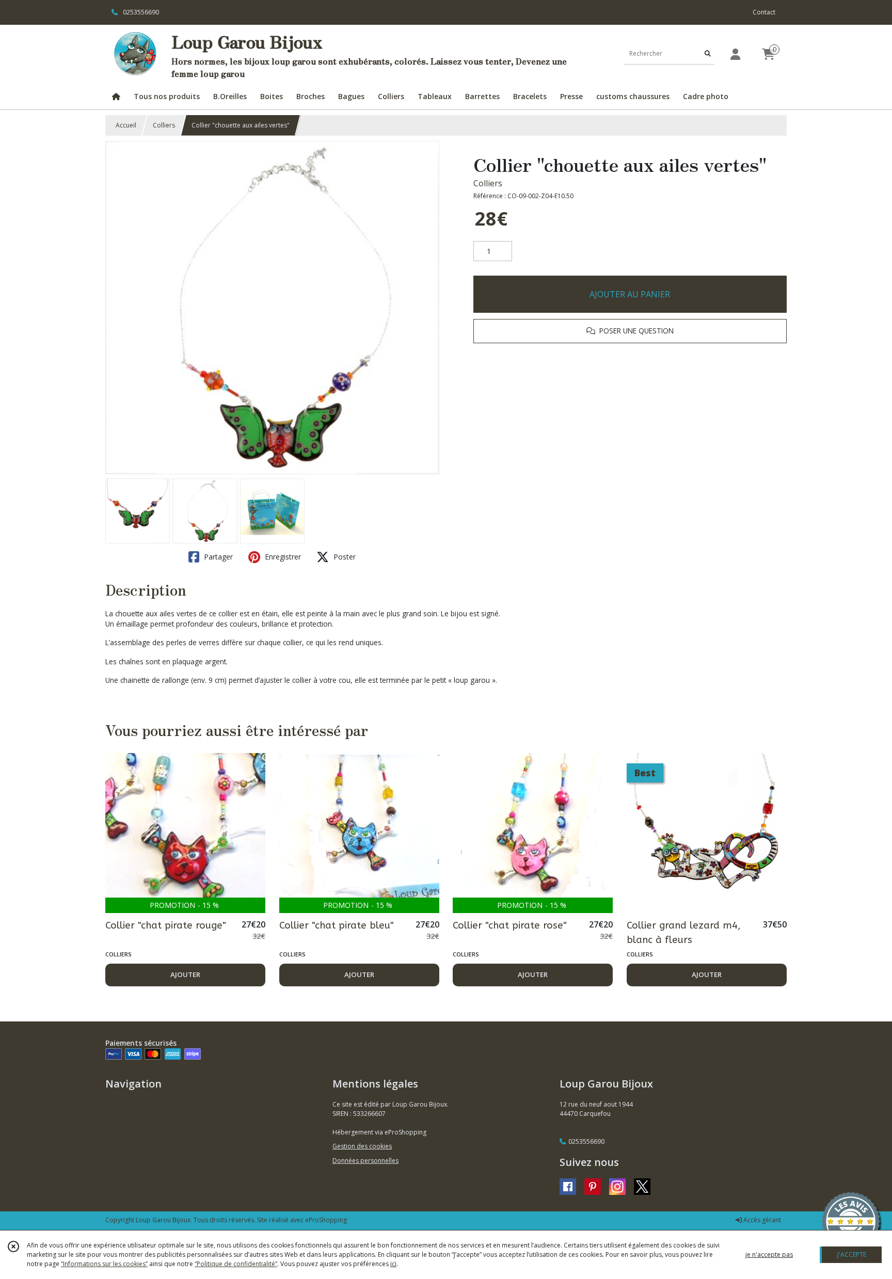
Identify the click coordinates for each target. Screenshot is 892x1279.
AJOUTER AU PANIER (630, 294)
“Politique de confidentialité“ (236, 1263)
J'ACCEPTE (851, 1254)
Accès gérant (761, 1220)
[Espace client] (735, 54)
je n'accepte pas (769, 1254)
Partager (217, 557)
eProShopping (326, 1220)
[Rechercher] (707, 54)
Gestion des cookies (362, 1146)
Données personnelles (365, 1160)
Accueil (126, 125)
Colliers (164, 125)
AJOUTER (185, 974)
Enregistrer (282, 557)
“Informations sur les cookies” (104, 1263)
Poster (343, 557)
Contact (764, 12)
